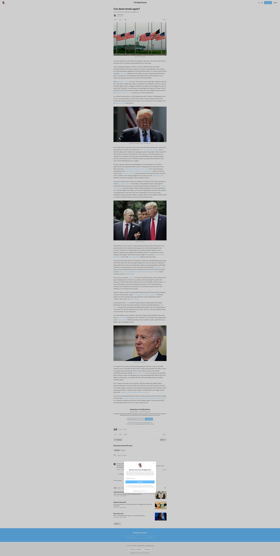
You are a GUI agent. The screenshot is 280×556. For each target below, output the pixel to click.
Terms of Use (147, 485)
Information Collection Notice (139, 486)
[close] (154, 463)
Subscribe (140, 482)
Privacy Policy (151, 486)
